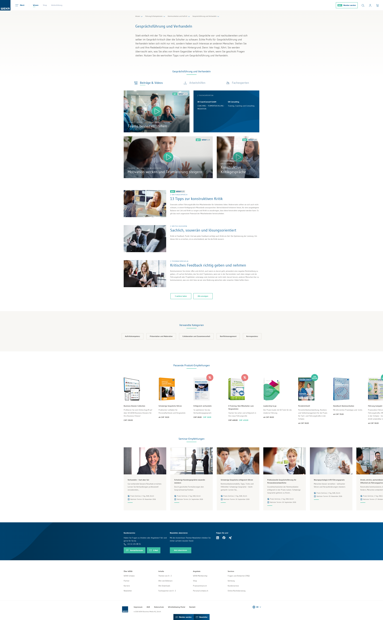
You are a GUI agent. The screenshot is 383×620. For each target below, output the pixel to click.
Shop (45, 5)
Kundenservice (233, 586)
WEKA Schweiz (129, 576)
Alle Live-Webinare (165, 581)
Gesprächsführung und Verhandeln (204, 16)
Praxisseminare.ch (200, 586)
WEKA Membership (200, 576)
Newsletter (128, 591)
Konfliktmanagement (228, 336)
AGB (148, 607)
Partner (126, 581)
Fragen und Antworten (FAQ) (239, 576)
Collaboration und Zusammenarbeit (196, 336)
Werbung (231, 581)
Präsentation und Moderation (161, 336)
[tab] (148, 82)
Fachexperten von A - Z (167, 591)
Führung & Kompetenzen (154, 16)
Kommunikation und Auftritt (177, 16)
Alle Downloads (164, 586)
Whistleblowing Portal (176, 607)
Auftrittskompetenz (132, 336)
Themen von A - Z (165, 576)
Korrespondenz (252, 336)
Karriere (127, 586)
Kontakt (192, 607)
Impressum (138, 607)
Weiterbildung (56, 5)
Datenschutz (159, 607)
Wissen (35, 5)
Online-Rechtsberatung (236, 591)
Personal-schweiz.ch (200, 591)
